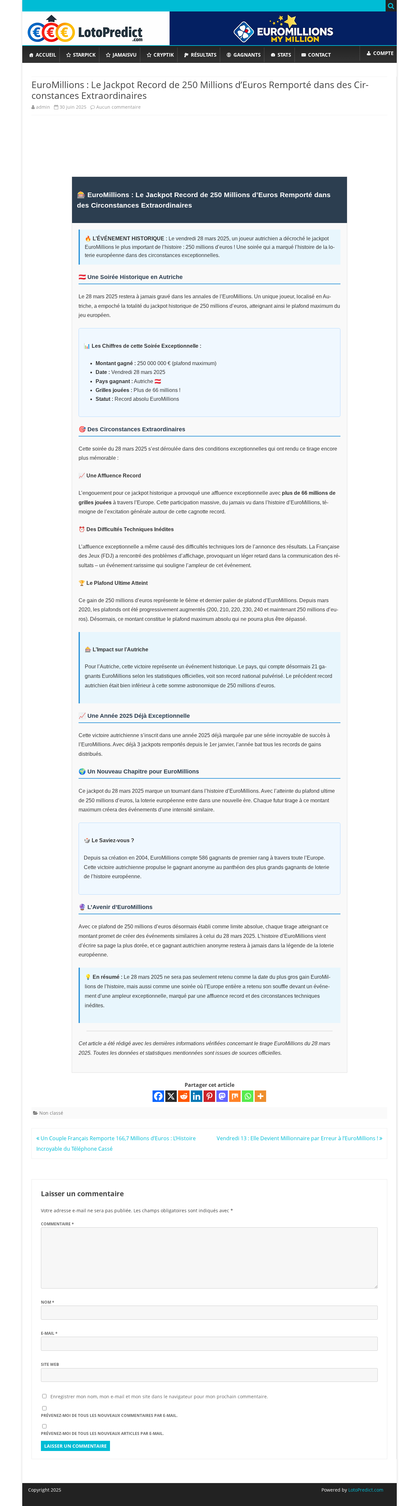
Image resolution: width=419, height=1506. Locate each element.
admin (43, 107)
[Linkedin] (196, 1096)
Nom (47, 1302)
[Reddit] (184, 1096)
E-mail (49, 1333)
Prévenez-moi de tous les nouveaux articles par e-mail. (102, 1433)
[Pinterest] (209, 1096)
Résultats (203, 54)
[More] (260, 1096)
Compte (383, 53)
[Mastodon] (222, 1096)
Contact (319, 54)
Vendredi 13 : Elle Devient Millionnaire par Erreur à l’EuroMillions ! (298, 1138)
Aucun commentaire (118, 107)
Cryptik (164, 54)
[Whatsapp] (247, 1096)
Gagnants (247, 54)
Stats (284, 54)
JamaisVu (125, 54)
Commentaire (57, 1224)
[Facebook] (158, 1096)
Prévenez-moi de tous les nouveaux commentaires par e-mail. (109, 1415)
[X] (171, 1096)
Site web (50, 1364)
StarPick (84, 54)
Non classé (51, 1113)
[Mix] (235, 1096)
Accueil (46, 54)
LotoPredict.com (365, 1490)
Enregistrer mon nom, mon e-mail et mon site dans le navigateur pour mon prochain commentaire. (159, 1396)
